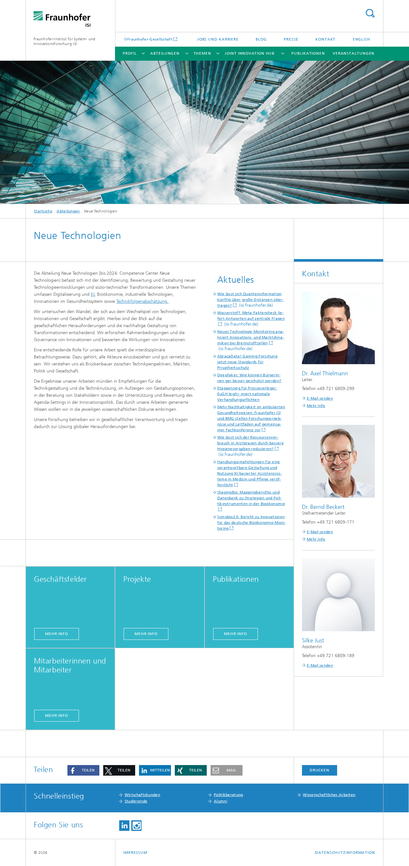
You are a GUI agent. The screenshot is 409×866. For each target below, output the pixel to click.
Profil (129, 53)
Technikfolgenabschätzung (141, 301)
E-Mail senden (320, 398)
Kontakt (325, 39)
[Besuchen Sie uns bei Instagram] (136, 825)
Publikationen (308, 53)
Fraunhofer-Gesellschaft (150, 39)
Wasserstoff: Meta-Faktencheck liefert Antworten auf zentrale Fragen (251, 315)
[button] (83, 770)
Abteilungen (165, 53)
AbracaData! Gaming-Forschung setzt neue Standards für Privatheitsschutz (247, 362)
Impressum (135, 852)
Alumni (220, 801)
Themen (202, 53)
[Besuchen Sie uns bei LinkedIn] (124, 825)
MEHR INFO (56, 634)
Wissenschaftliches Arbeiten (329, 795)
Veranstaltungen (354, 53)
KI (93, 294)
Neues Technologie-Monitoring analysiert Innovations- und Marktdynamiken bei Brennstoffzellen (250, 337)
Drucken (319, 770)
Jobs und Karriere (218, 39)
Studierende (136, 801)
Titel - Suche (370, 13)
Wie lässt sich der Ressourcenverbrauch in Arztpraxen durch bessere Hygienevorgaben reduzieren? (250, 443)
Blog (261, 39)
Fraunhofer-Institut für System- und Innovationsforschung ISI (65, 41)
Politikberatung (228, 795)
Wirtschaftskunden (142, 795)
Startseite (43, 211)
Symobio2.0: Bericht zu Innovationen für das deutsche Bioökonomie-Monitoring (251, 523)
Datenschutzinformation (345, 852)
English (361, 39)
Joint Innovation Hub (249, 53)
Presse (291, 39)
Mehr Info (316, 405)
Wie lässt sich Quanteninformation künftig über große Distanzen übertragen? (250, 300)
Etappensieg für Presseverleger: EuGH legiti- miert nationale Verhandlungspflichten (247, 394)
